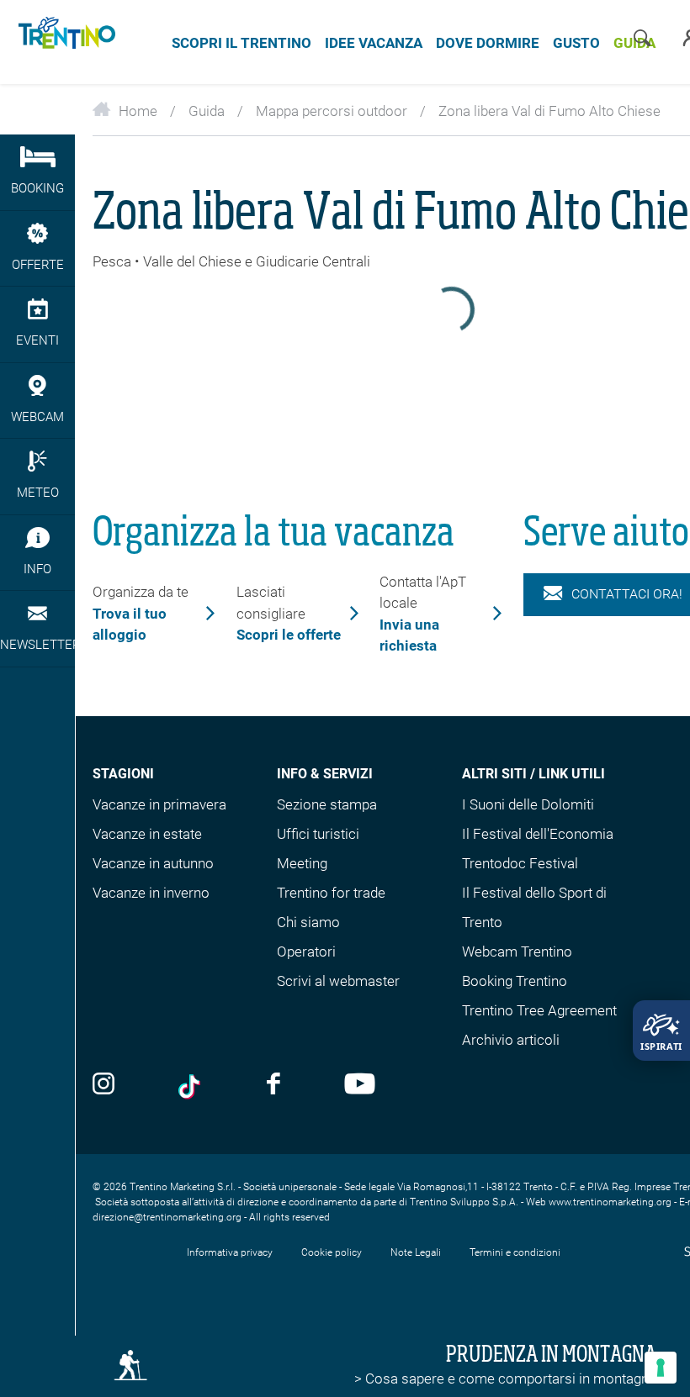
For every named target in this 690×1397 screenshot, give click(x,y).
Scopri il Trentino (241, 42)
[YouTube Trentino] (359, 1085)
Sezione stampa (327, 804)
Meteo (38, 492)
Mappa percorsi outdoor (331, 111)
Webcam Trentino (517, 951)
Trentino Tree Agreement (539, 1010)
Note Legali (415, 1252)
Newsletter (37, 644)
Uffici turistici (318, 833)
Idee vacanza (373, 42)
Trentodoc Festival (520, 863)
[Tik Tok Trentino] (191, 1086)
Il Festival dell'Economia (537, 833)
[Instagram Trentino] (103, 1085)
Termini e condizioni (515, 1252)
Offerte (38, 264)
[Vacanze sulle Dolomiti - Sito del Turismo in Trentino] (64, 42)
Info (37, 569)
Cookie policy (331, 1252)
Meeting (302, 863)
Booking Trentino (514, 981)
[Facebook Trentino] (273, 1085)
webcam (37, 416)
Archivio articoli (511, 1039)
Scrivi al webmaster (338, 981)
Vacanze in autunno (153, 863)
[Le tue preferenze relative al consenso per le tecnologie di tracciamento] (661, 1368)
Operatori (306, 951)
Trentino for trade (331, 892)
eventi (37, 340)
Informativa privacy (230, 1252)
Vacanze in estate (147, 833)
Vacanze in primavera (159, 804)
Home (138, 111)
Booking (37, 188)
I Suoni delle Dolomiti (528, 804)
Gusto (576, 42)
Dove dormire (487, 42)
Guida (206, 111)
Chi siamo (308, 922)
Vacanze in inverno (151, 892)
